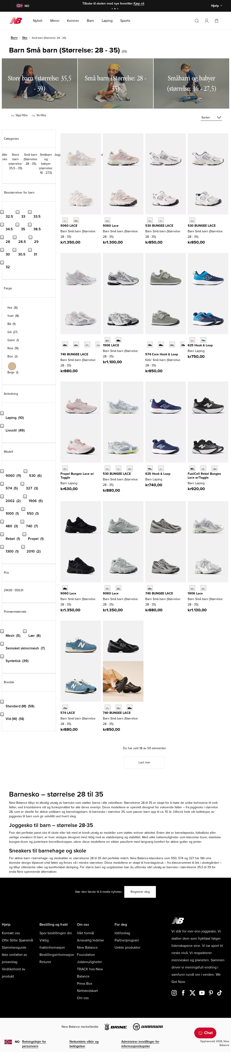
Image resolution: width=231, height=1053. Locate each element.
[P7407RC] (98, 344)
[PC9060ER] (65, 220)
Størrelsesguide (14, 947)
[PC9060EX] (76, 220)
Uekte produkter (127, 947)
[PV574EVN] (183, 344)
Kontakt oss (11, 933)
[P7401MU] (65, 344)
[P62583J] (192, 340)
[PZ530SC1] (161, 220)
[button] (206, 20)
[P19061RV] (192, 588)
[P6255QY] (150, 468)
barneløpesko (184, 833)
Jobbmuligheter (89, 962)
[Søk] (196, 20)
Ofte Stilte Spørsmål (17, 940)
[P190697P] (118, 340)
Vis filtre (41, 115)
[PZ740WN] (118, 707)
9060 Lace (111, 226)
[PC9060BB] (65, 588)
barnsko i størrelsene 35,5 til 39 (188, 867)
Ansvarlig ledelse (90, 940)
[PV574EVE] (161, 344)
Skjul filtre (21, 115)
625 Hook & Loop (200, 345)
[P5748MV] (65, 707)
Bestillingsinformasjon (56, 954)
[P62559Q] (161, 468)
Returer (45, 962)
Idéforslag (122, 933)
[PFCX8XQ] (203, 468)
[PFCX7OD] (214, 468)
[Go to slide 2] (115, 9)
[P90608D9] (107, 588)
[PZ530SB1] (150, 220)
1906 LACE (111, 345)
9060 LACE (68, 226)
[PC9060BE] (107, 220)
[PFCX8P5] (192, 468)
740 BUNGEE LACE (74, 354)
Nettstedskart (87, 991)
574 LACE (67, 713)
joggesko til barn (20, 816)
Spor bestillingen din (55, 933)
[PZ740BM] (129, 707)
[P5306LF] (118, 468)
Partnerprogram (127, 940)
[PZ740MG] (150, 588)
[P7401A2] (76, 344)
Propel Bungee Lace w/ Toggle (77, 476)
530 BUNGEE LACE (159, 226)
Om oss (83, 998)
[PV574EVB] (150, 344)
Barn (14, 38)
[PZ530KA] (192, 220)
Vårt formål (85, 933)
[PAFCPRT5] (65, 468)
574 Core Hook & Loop (161, 354)
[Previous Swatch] (62, 339)
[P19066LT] (203, 588)
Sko (24, 38)
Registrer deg (140, 892)
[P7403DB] (87, 344)
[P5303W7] (107, 468)
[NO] (19, 6)
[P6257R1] (203, 340)
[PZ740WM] (107, 707)
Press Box (84, 983)
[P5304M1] (129, 468)
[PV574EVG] (172, 344)
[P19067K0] (107, 340)
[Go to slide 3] (118, 9)
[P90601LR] (118, 588)
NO (17, 1042)
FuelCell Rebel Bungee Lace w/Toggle (204, 476)
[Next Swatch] (62, 351)
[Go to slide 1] (112, 9)
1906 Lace (195, 593)
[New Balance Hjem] (17, 21)
